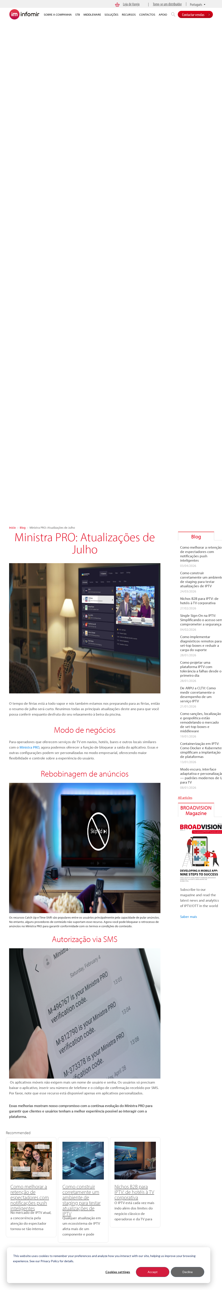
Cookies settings (117, 1272)
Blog (23, 528)
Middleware (92, 14)
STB (77, 14)
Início (12, 528)
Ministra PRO (29, 747)
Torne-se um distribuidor (167, 4)
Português (196, 4)
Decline (188, 1272)
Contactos (147, 14)
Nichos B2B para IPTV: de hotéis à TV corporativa (134, 1192)
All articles (185, 797)
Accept (153, 1272)
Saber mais (188, 916)
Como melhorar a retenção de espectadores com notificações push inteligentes (29, 1197)
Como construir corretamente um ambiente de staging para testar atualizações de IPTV (81, 1200)
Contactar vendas (193, 14)
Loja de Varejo (131, 4)
